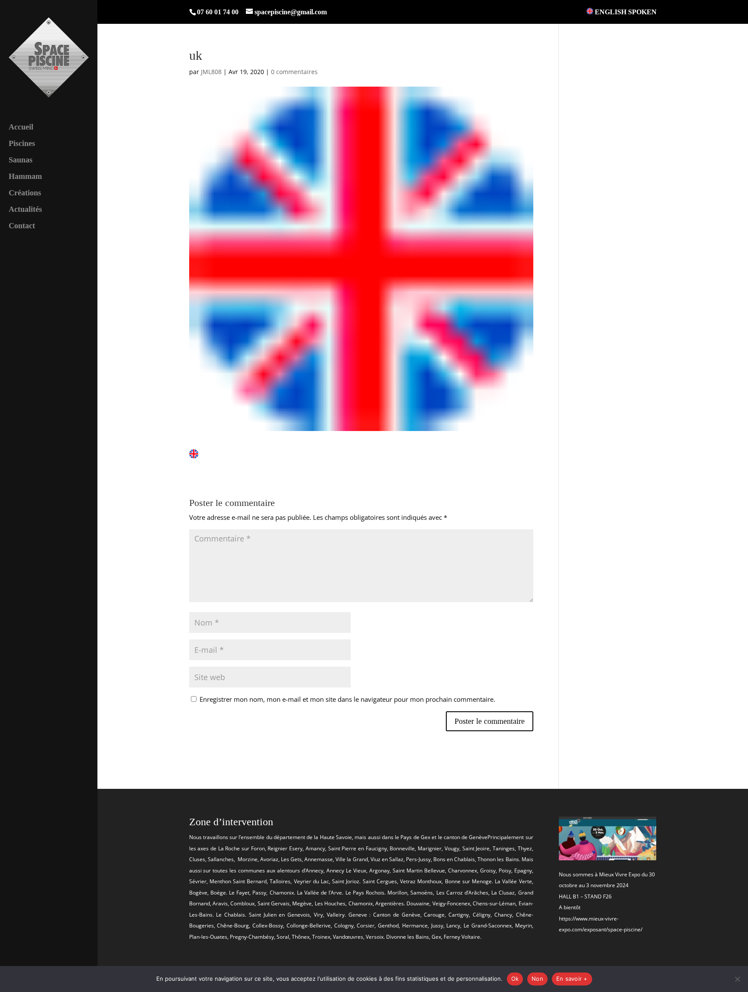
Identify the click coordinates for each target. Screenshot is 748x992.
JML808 (211, 72)
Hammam (25, 177)
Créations (25, 193)
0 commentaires (294, 72)
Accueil (21, 127)
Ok (515, 978)
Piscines (22, 144)
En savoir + (572, 978)
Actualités (25, 210)
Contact (22, 226)
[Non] (737, 979)
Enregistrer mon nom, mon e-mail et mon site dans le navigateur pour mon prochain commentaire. (347, 699)
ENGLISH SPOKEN (625, 12)
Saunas (20, 160)
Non (537, 978)
